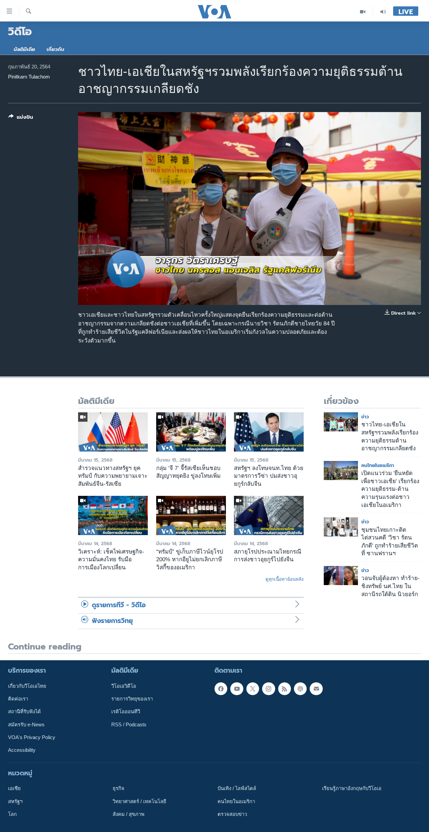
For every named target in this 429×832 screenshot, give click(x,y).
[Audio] (383, 11)
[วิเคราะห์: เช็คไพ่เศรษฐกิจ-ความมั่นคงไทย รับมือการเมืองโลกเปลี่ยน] (113, 515)
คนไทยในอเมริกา (377, 465)
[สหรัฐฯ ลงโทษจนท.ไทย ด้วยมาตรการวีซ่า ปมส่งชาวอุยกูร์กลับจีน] (269, 432)
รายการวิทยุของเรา (132, 698)
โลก (12, 814)
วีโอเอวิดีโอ (123, 685)
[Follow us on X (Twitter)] (252, 688)
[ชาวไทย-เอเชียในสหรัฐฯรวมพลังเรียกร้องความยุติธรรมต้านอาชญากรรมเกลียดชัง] (341, 421)
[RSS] (284, 688)
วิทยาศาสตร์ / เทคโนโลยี (139, 801)
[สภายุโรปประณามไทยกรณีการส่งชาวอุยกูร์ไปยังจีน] (269, 515)
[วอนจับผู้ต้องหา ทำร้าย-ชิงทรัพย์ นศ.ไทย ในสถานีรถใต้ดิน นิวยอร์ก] (341, 575)
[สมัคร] (316, 688)
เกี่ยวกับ (55, 49)
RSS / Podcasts (128, 724)
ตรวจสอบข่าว (232, 814)
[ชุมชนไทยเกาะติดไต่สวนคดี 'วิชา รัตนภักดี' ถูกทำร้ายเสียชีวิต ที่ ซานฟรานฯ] (341, 526)
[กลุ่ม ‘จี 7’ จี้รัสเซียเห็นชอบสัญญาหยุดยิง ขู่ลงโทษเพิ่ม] (191, 432)
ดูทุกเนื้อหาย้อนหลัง (284, 579)
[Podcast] (300, 688)
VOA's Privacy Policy (31, 737)
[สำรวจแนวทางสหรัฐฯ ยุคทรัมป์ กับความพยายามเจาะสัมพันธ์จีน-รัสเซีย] (113, 432)
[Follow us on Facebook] (220, 688)
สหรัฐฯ (15, 801)
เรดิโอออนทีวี (125, 711)
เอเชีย (14, 788)
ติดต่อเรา (18, 698)
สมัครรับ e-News (26, 724)
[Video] (363, 11)
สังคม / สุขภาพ (128, 814)
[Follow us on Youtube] (236, 688)
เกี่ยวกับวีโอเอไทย (27, 685)
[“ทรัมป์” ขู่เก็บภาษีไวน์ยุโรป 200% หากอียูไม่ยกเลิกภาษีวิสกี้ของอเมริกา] (191, 515)
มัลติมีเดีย (24, 49)
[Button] (20, 118)
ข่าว (365, 416)
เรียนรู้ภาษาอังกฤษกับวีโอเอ (351, 788)
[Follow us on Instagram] (268, 688)
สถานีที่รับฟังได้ (24, 711)
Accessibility (22, 750)
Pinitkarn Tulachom (29, 77)
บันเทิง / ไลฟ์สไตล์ (237, 788)
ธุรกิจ (118, 788)
